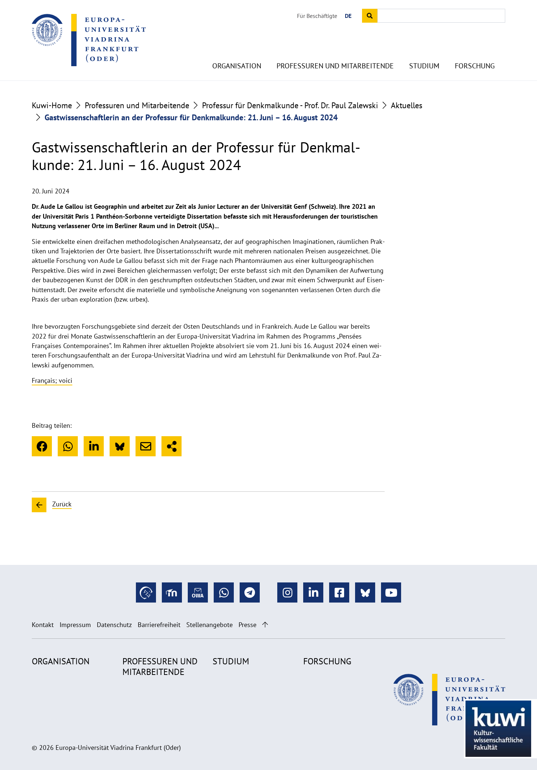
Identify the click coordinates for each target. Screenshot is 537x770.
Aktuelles (406, 105)
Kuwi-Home (52, 105)
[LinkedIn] (94, 446)
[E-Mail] (146, 446)
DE (348, 15)
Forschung (475, 66)
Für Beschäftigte (317, 15)
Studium (424, 66)
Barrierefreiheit (159, 624)
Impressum (75, 624)
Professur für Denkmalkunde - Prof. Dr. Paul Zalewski (290, 105)
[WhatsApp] (68, 446)
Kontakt (43, 624)
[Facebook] (42, 446)
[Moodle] (172, 592)
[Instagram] (287, 592)
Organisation (236, 66)
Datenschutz (114, 624)
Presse (247, 624)
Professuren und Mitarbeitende (335, 66)
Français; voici (52, 380)
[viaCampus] (146, 592)
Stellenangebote (209, 624)
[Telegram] (250, 592)
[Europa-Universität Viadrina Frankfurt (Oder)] (89, 40)
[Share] (171, 446)
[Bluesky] (120, 446)
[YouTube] (391, 592)
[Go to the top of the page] (265, 624)
